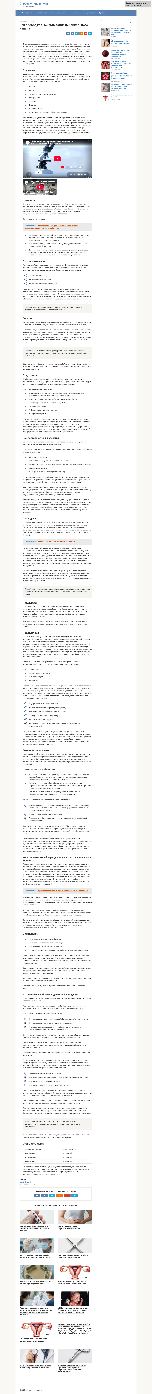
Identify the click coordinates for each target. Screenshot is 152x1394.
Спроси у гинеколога (34, 3)
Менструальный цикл (44, 13)
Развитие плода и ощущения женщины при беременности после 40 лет (121, 31)
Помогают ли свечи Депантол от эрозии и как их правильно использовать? (121, 64)
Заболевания (27, 13)
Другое (102, 13)
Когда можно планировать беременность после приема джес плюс (121, 86)
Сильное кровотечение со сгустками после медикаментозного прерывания (121, 53)
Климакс (76, 13)
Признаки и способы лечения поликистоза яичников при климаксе (120, 42)
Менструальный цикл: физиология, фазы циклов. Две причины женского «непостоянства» (121, 76)
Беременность (62, 13)
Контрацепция (89, 13)
